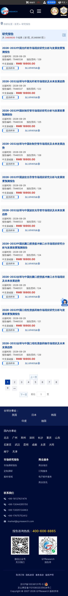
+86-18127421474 (17, 498)
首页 (16, 24)
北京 (6, 437)
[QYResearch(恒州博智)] (9, 14)
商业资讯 (43, 482)
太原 (43, 444)
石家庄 (7, 444)
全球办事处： (11, 410)
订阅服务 (43, 471)
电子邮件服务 (45, 476)
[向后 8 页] (14, 388)
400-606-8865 (44, 531)
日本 (34, 414)
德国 (43, 420)
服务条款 (40, 575)
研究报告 (26, 24)
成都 (34, 444)
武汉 (17, 444)
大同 (51, 444)
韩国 (53, 414)
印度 (24, 420)
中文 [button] (63, 2)
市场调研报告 (10, 465)
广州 (14, 437)
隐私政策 (30, 575)
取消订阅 (20, 575)
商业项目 (43, 465)
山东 (57, 437)
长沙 (40, 437)
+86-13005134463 (18, 510)
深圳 (31, 437)
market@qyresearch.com (21, 521)
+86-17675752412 (17, 515)
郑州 (23, 437)
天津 (14, 451)
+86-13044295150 (18, 504)
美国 (14, 414)
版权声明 (49, 575)
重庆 (49, 437)
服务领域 (8, 476)
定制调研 (8, 471)
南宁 (6, 451)
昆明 (25, 444)
